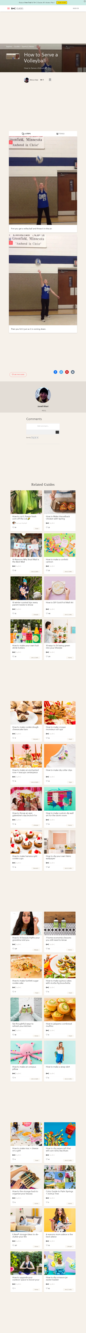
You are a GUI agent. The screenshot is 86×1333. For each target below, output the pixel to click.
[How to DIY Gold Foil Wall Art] (60, 588)
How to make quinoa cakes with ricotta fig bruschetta (59, 982)
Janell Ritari (43, 406)
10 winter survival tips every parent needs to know (25, 603)
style (70, 782)
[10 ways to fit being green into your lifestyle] (60, 631)
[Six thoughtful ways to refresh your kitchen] (26, 1009)
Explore (9, 47)
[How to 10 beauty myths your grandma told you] (26, 923)
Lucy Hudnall (22, 523)
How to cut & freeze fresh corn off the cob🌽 (24, 517)
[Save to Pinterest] (67, 372)
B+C (53, 523)
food (36, 528)
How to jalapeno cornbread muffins (59, 1025)
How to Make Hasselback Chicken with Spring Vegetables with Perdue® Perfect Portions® (58, 520)
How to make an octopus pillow (24, 1068)
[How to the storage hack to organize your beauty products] (26, 1177)
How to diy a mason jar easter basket (57, 1278)
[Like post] (50, 79)
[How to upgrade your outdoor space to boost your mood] (26, 1263)
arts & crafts (34, 571)
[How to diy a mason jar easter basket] (60, 1263)
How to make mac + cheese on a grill (25, 1149)
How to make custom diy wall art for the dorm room (60, 814)
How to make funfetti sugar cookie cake (25, 982)
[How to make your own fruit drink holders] (26, 631)
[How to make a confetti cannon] (60, 545)
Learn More (62, 2)
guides (17, 47)
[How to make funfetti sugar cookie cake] (26, 966)
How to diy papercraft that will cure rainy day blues (58, 1149)
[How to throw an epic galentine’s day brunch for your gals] (26, 799)
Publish (57, 432)
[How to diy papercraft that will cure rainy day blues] (60, 1134)
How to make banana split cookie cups (24, 857)
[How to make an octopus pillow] (26, 1052)
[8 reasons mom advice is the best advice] (60, 1220)
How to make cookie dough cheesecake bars (25, 728)
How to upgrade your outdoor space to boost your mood (25, 1279)
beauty (36, 950)
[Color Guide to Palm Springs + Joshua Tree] (60, 1177)
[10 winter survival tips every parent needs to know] (26, 588)
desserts (35, 739)
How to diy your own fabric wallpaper (58, 857)
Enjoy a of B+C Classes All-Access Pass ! (37, 2)
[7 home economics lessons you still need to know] (60, 923)
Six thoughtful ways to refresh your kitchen (22, 1025)
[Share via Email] (73, 372)
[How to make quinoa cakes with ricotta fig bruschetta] (60, 966)
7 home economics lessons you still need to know (58, 939)
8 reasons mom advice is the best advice (59, 1235)
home (70, 657)
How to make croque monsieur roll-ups (56, 728)
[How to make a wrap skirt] (60, 1052)
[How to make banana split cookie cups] (26, 842)
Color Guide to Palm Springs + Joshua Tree (59, 1192)
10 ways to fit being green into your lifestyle (58, 646)
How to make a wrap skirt (58, 1067)
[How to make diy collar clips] (60, 756)
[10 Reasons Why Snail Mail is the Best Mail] (26, 545)
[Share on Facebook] (55, 372)
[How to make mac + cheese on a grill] (26, 1134)
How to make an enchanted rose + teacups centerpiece (25, 771)
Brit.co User (34, 80)
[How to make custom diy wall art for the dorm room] (60, 799)
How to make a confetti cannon (57, 560)
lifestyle (36, 614)
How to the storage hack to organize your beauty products (25, 1193)
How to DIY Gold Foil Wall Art (59, 602)
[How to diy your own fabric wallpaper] (60, 842)
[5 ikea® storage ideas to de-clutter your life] (26, 1220)
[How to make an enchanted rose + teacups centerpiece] (26, 756)
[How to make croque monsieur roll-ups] (60, 713)
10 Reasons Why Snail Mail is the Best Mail (25, 560)
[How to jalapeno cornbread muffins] (60, 1009)
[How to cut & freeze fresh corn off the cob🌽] (26, 502)
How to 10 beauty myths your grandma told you (26, 939)
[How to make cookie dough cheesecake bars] (26, 713)
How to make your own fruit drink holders (25, 646)
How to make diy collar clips (59, 770)
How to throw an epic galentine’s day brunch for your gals (24, 815)
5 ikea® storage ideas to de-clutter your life (25, 1235)
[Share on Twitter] (61, 372)
